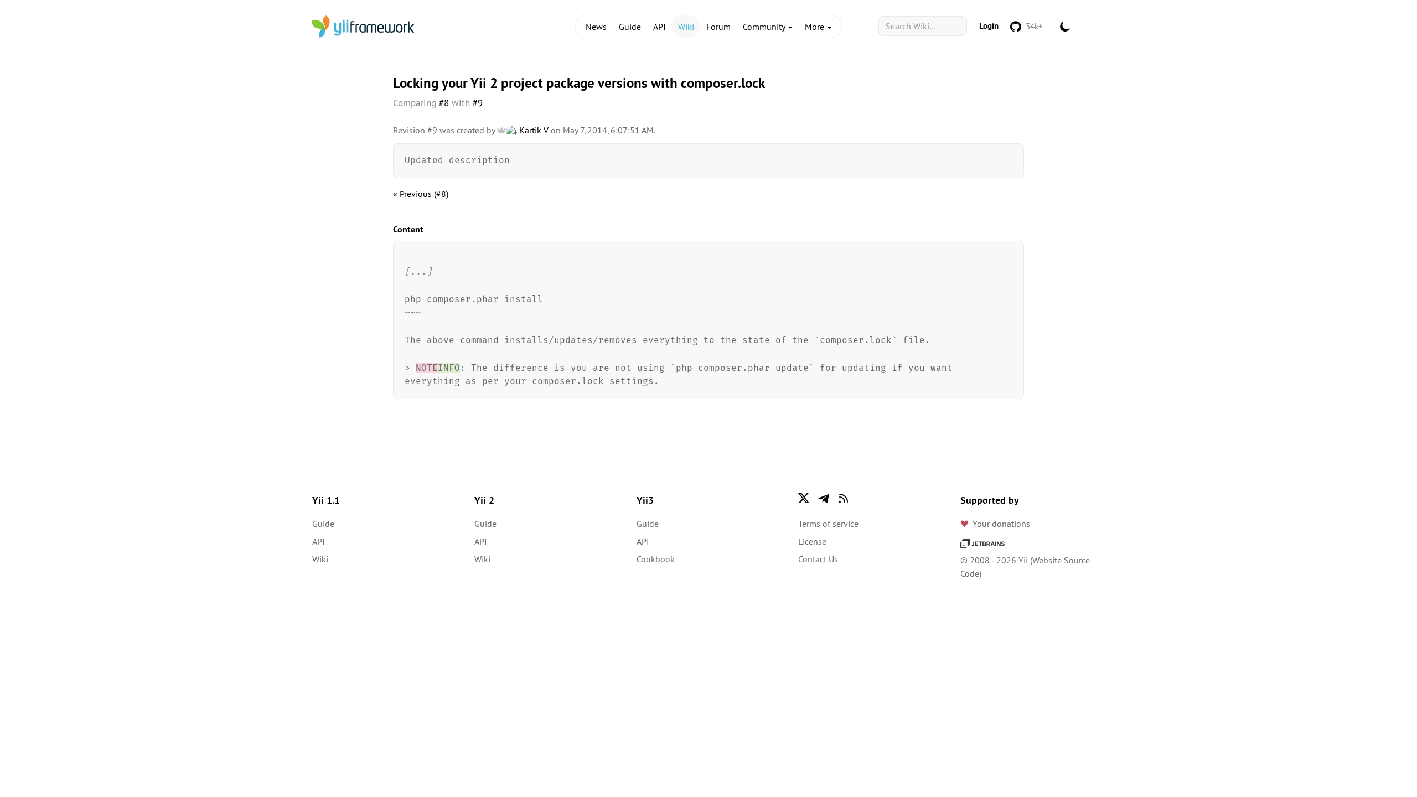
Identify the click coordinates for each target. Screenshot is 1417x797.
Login (989, 25)
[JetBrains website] (982, 542)
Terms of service (828, 523)
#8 (444, 103)
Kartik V (533, 130)
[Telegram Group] (823, 498)
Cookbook (656, 559)
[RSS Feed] (843, 498)
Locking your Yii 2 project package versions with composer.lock (579, 83)
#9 (478, 103)
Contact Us (818, 559)
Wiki (686, 26)
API (659, 26)
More (815, 26)
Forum (718, 26)
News (596, 26)
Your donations (1001, 523)
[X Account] (803, 498)
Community (765, 26)
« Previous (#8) (420, 193)
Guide (630, 26)
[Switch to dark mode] (1065, 26)
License (812, 541)
